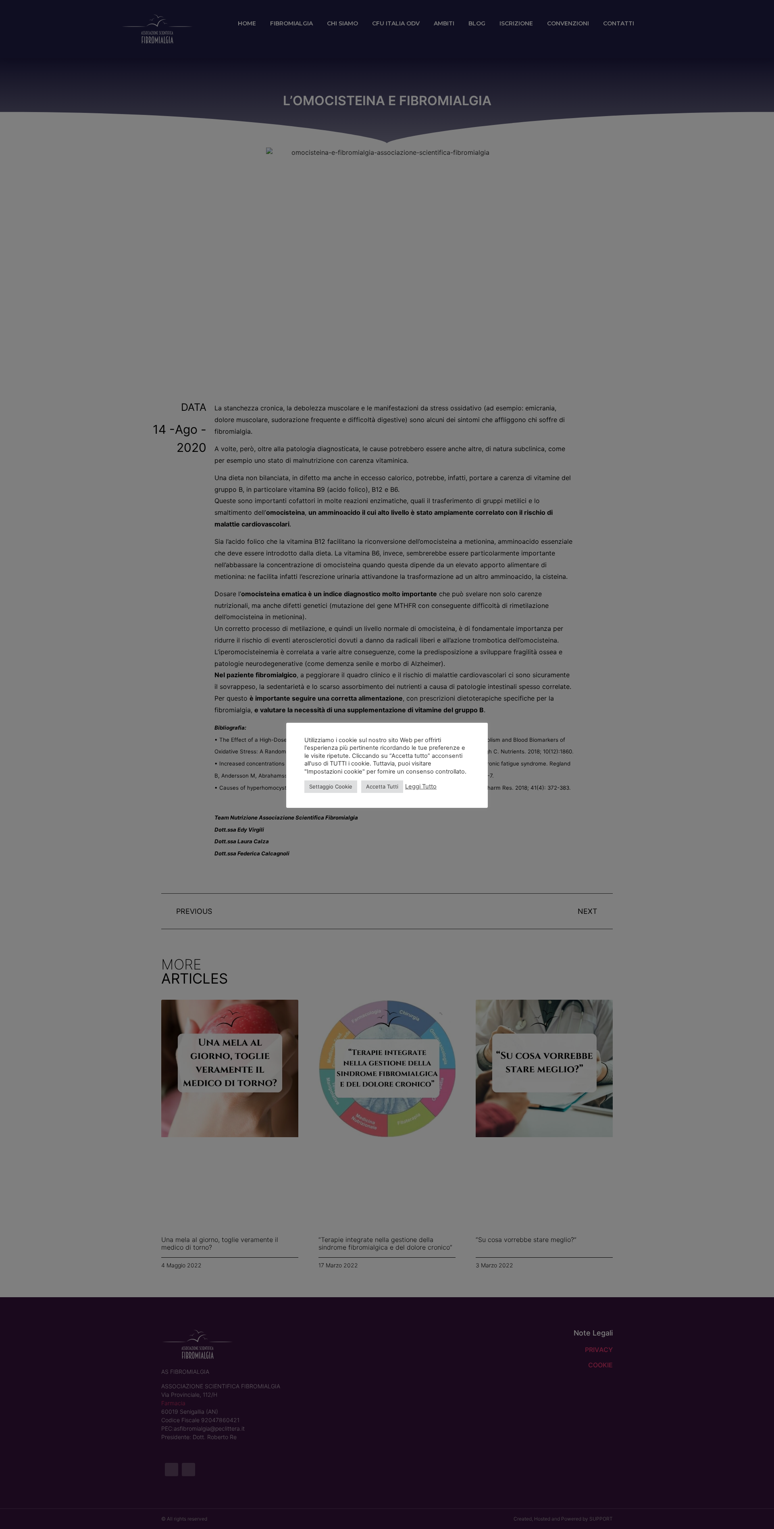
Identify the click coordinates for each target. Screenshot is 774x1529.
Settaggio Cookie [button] (330, 786)
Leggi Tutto (421, 786)
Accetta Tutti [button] (382, 786)
